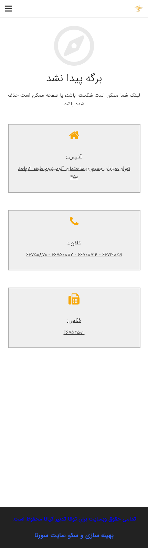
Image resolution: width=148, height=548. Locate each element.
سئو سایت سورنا (56, 535)
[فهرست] (8, 8)
